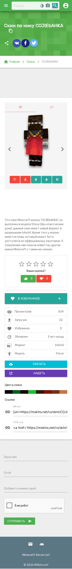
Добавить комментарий (20, 488)
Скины (31, 61)
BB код (16, 406)
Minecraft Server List (36, 555)
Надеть (27, 373)
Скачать (27, 364)
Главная (12, 61)
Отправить (19, 521)
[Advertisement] (36, 83)
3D (20, 107)
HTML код (18, 422)
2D (51, 107)
